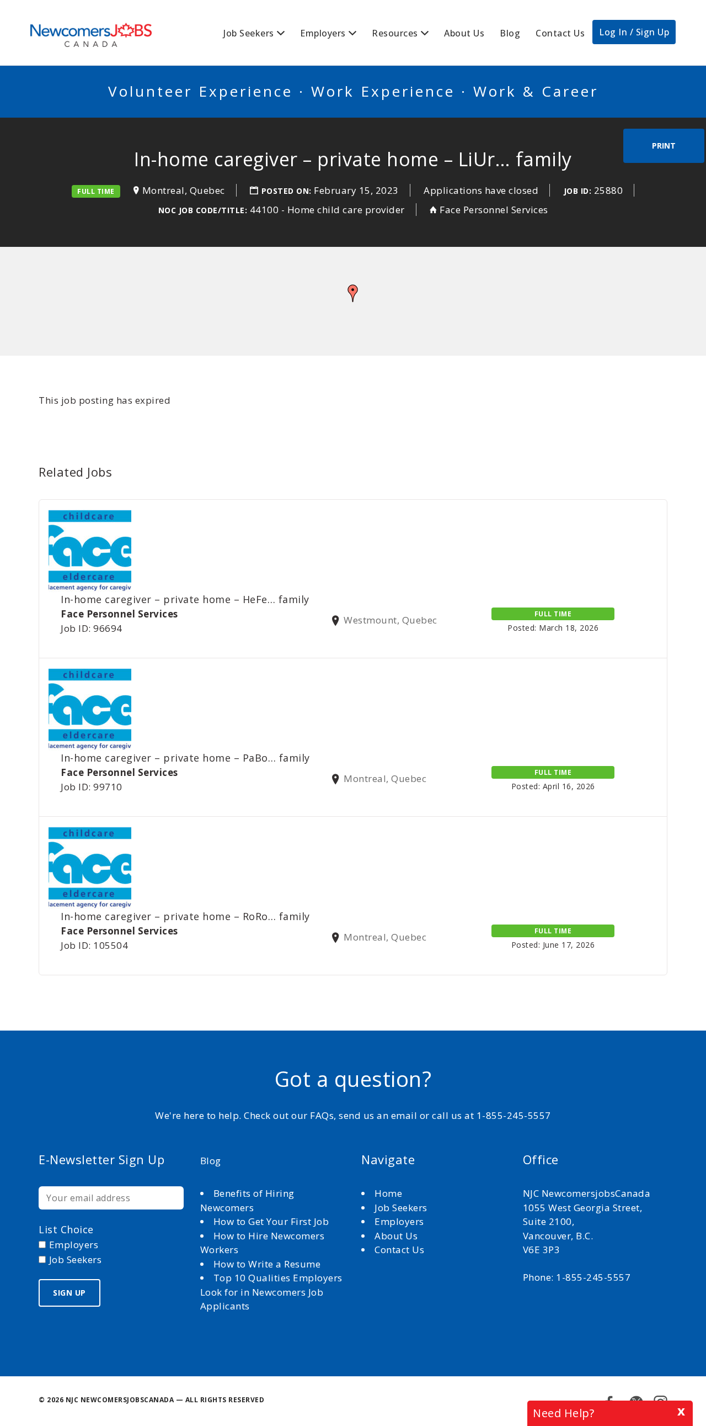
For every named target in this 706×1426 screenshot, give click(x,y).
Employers (323, 33)
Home (390, 1193)
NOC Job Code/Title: (203, 210)
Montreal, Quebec (183, 190)
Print (664, 145)
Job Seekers (248, 33)
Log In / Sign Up (634, 32)
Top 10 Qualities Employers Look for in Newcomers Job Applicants (271, 1291)
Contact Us (560, 33)
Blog (510, 33)
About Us (464, 33)
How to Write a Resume (267, 1264)
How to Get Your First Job (271, 1221)
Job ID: (578, 191)
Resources (395, 33)
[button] (353, 293)
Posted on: (287, 191)
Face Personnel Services (494, 209)
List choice (66, 1229)
